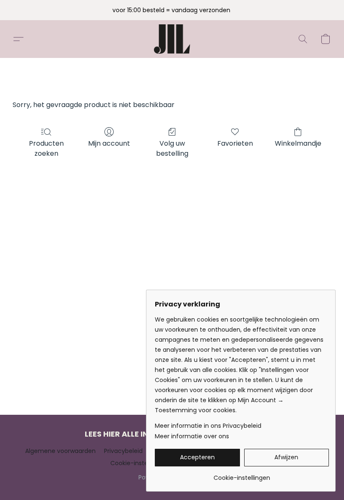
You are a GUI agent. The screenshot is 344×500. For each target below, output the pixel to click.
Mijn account (109, 143)
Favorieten (235, 143)
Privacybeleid (123, 451)
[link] (242, 474)
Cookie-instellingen (138, 463)
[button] (172, 39)
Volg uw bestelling (172, 148)
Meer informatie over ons (192, 436)
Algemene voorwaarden (60, 451)
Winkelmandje (298, 143)
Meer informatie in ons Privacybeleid (208, 425)
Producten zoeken (46, 148)
